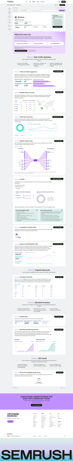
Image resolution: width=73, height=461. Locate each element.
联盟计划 (34, 426)
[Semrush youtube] (10, 434)
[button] (55, 4)
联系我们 (51, 426)
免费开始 (63, 1)
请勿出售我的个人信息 (53, 425)
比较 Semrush (35, 422)
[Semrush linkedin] (7, 434)
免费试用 (34, 421)
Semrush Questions (53, 417)
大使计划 (59, 426)
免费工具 (42, 426)
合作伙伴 (51, 421)
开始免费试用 (10, 421)
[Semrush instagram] (8, 434)
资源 (37, 1)
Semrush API (60, 418)
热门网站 (42, 425)
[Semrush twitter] (12, 434)
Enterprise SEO (43, 417)
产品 (26, 1)
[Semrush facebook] (11, 434)
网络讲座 (59, 425)
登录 (59, 1)
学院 (58, 417)
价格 (30, 1)
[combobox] (43, 10)
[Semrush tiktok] (9, 434)
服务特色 (34, 417)
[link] (11, 5)
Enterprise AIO (43, 418)
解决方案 (33, 1)
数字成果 (34, 425)
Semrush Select (52, 422)
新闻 (50, 418)
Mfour (42, 422)
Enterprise (42, 1)
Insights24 (42, 421)
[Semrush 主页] (10, 2)
